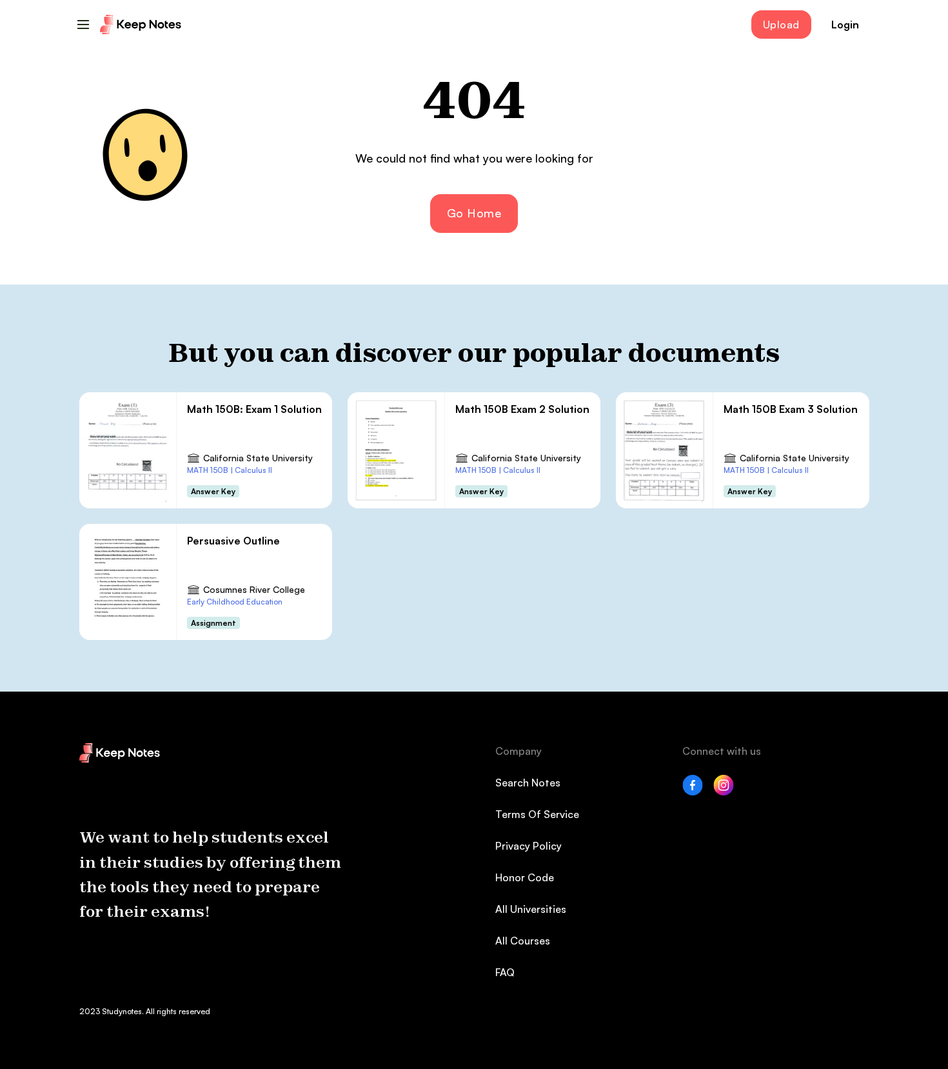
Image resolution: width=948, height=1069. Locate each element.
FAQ (505, 972)
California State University (258, 457)
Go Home (474, 213)
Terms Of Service (537, 814)
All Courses (522, 940)
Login (845, 24)
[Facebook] (692, 791)
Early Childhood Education (234, 601)
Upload (781, 24)
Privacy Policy (528, 845)
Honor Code (524, 877)
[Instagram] (723, 791)
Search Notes (527, 782)
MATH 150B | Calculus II (229, 470)
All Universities (530, 909)
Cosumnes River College (254, 589)
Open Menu (83, 24)
